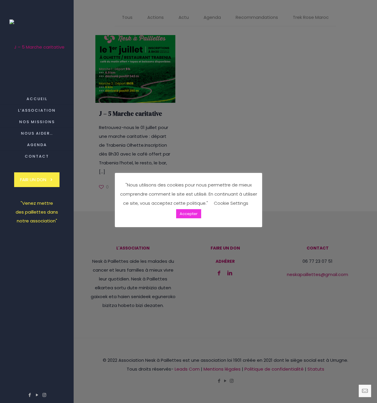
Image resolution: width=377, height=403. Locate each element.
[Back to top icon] (349, 391)
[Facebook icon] (29, 395)
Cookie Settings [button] (231, 203)
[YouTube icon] (37, 395)
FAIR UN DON (33, 179)
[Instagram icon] (44, 395)
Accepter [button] (189, 214)
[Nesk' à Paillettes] (37, 46)
